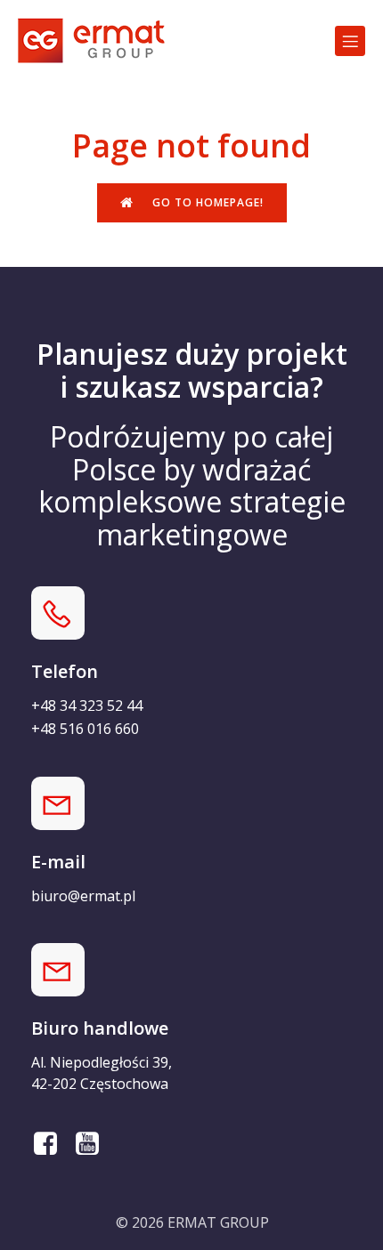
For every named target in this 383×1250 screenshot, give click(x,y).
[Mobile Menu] (350, 41)
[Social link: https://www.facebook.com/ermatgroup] (52, 1144)
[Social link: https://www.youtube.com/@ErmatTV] (94, 1144)
